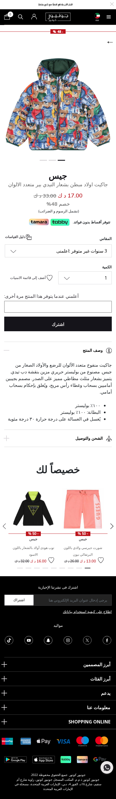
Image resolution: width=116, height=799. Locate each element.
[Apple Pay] (44, 741)
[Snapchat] (48, 640)
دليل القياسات (15, 237)
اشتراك (19, 599)
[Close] (112, 3)
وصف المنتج (93, 350)
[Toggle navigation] (109, 16)
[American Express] (26, 741)
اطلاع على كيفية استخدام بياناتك (87, 611)
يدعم (105, 693)
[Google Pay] (99, 759)
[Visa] (63, 741)
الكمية (107, 266)
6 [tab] (45, 570)
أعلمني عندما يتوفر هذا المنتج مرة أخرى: (41, 296)
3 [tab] (70, 570)
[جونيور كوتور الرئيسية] (58, 16)
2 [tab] (79, 570)
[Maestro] (83, 741)
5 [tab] (54, 570)
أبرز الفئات (100, 679)
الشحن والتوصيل (89, 438)
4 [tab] (62, 570)
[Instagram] (68, 640)
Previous (4, 526)
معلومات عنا (98, 707)
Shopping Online (89, 722)
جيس (58, 175)
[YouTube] (28, 640)
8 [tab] (28, 570)
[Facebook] (107, 640)
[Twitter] (87, 640)
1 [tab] (87, 570)
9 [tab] (20, 570)
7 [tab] (37, 570)
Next (112, 526)
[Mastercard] (102, 741)
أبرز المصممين (96, 664)
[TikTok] (9, 640)
